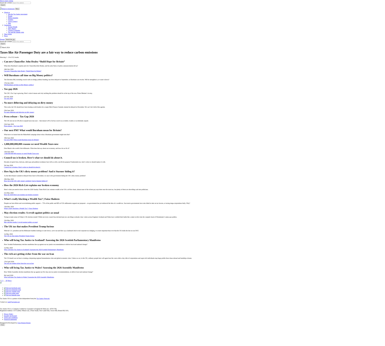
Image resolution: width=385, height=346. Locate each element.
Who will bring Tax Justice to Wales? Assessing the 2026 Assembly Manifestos (29, 277)
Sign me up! (301, 336)
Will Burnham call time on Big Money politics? (19, 85)
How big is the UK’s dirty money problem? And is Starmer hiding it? (26, 181)
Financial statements (10, 319)
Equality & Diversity (10, 316)
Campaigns (7, 25)
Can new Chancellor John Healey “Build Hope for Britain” (23, 71)
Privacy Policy (8, 314)
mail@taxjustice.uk (14, 302)
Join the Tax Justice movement (17, 14)
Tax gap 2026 (8, 98)
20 (6, 280)
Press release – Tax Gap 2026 (13, 126)
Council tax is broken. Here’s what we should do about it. (22, 167)
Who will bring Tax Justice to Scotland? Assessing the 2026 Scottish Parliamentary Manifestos (34, 249)
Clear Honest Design (24, 323)
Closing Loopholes (14, 30)
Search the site (10, 39)
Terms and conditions (11, 317)
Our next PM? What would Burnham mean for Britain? (21, 140)
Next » (10, 280)
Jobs (9, 23)
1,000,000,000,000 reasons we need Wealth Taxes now (21, 153)
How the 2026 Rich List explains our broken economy (21, 195)
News (6, 36)
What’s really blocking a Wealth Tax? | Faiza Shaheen (21, 208)
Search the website (6, 3)
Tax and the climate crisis (16, 32)
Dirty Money (12, 29)
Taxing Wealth (12, 27)
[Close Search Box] (1, 7)
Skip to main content (6, 1)
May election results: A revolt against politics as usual (21, 222)
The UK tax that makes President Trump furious (19, 236)
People (10, 16)
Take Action (8, 34)
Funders (10, 19)
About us (7, 12)
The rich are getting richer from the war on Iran (19, 263)
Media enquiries (13, 18)
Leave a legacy (13, 21)
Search (3, 5)
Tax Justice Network (43, 298)
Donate (2, 39)
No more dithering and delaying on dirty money (19, 112)
